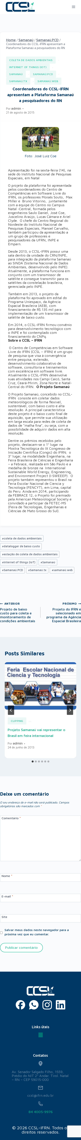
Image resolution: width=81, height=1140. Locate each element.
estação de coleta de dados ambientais (30, 554)
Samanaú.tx (37, 570)
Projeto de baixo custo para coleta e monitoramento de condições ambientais (17, 612)
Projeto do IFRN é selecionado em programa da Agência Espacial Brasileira (63, 612)
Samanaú (16, 74)
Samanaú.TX (18, 81)
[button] (40, 1035)
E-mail (7, 896)
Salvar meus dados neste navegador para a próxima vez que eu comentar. (37, 932)
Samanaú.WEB (48, 81)
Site (4, 916)
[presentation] (40, 686)
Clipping (17, 720)
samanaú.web (62, 570)
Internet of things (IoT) (28, 67)
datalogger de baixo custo (21, 546)
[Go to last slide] (11, 710)
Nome (7, 875)
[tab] (33, 761)
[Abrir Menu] (73, 7)
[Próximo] (70, 710)
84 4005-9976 (41, 1112)
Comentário (11, 818)
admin (16, 108)
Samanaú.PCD (43, 74)
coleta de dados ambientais (30, 60)
